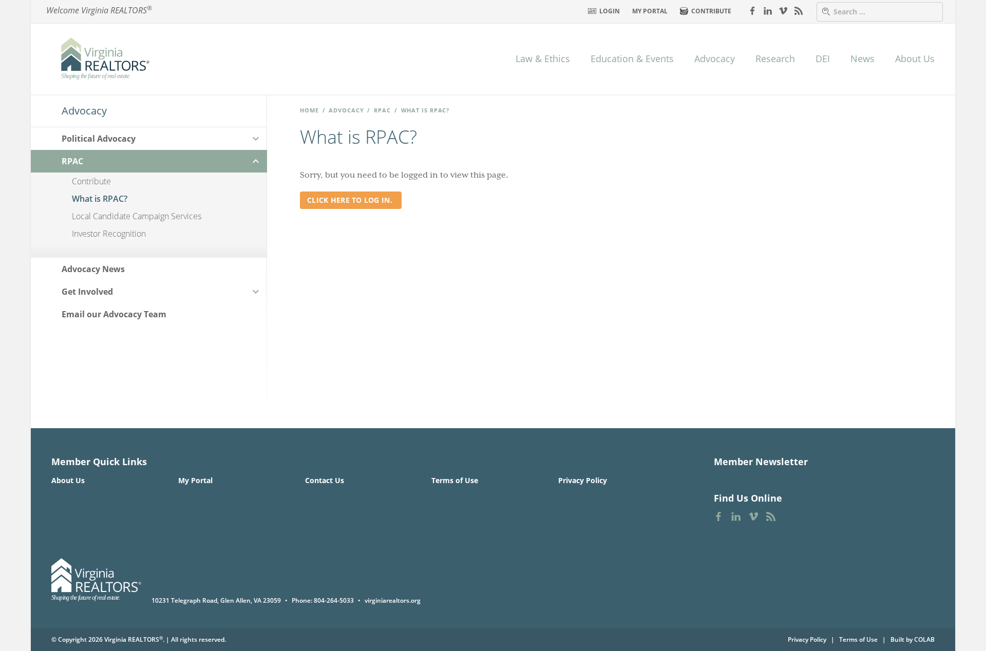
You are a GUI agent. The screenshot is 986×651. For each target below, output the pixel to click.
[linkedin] (767, 10)
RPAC (382, 110)
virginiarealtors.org (393, 600)
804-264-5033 (334, 600)
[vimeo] (783, 10)
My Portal (650, 11)
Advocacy (714, 58)
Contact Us (324, 480)
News (862, 58)
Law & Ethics (543, 58)
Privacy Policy (582, 480)
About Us (915, 58)
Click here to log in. (350, 200)
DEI (823, 58)
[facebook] (752, 10)
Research (775, 58)
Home (309, 110)
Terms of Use (454, 480)
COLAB (924, 639)
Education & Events (632, 58)
